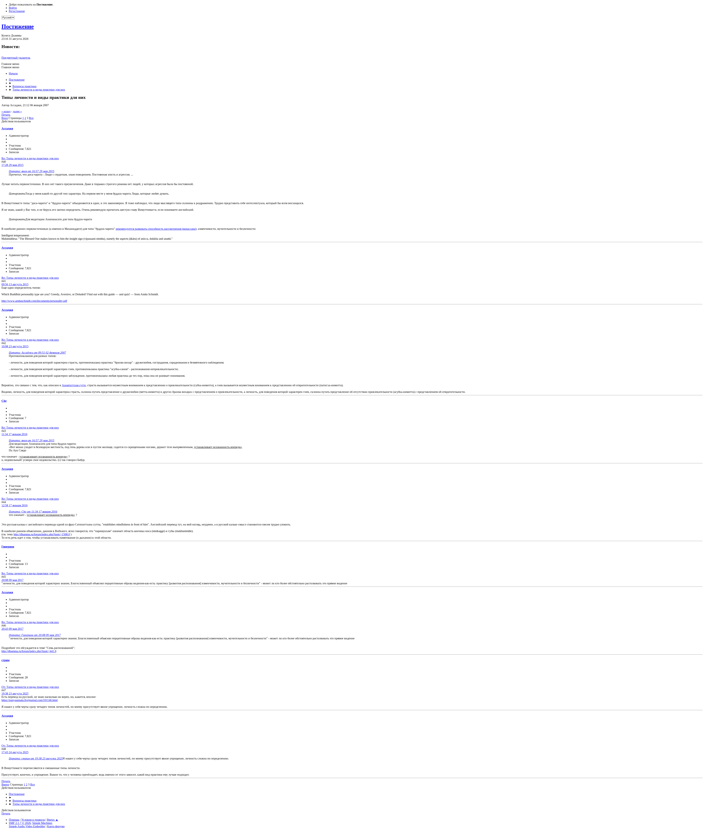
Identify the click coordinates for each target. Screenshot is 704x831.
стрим (5, 660)
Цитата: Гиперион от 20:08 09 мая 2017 (35, 635)
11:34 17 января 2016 (14, 434)
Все (31, 118)
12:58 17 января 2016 (14, 505)
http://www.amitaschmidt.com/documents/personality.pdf (34, 300)
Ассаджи (7, 128)
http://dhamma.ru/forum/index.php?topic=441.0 (28, 651)
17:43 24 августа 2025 (14, 752)
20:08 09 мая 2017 (12, 580)
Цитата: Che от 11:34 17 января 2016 (33, 511)
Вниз (4, 118)
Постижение (17, 26)
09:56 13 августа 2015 (14, 284)
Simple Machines (42, 823)
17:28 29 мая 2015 (12, 165)
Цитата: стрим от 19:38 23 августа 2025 (36, 758)
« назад (5, 111)
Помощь (14, 819)
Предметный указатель (15, 57)
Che (4, 400)
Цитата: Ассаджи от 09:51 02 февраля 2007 (37, 352)
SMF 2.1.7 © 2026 (20, 823)
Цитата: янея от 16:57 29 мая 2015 (31, 171)
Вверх (5, 784)
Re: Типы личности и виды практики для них (30, 158)
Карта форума (56, 826)
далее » (17, 111)
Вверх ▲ (52, 819)
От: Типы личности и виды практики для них (30, 686)
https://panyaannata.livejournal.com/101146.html (29, 700)
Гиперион (7, 546)
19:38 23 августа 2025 (14, 693)
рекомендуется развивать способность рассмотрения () (156, 228)
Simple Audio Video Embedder (27, 826)
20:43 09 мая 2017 (12, 628)
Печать (5, 114)
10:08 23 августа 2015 (14, 346)
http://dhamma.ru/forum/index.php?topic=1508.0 (42, 534)
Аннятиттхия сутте (74, 385)
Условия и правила (33, 819)
